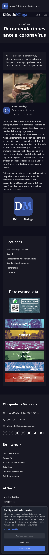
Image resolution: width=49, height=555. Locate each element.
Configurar (24, 542)
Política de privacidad (13, 471)
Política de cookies (11, 476)
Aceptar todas (24, 548)
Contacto (11, 272)
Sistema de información (14, 462)
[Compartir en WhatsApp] (15, 114)
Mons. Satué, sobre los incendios (25, 6)
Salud (28, 24)
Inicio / (22, 24)
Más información (11, 529)
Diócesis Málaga (19, 106)
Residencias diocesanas (18, 263)
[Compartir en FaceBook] (18, 114)
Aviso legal (8, 467)
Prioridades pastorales (17, 249)
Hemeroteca (12, 268)
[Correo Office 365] (5, 433)
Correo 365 (8, 458)
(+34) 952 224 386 (16, 419)
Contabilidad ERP (11, 453)
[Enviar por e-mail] (24, 114)
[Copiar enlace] (31, 114)
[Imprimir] (27, 114)
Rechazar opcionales (24, 536)
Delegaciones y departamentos (21, 258)
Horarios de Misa (11, 497)
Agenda (10, 254)
